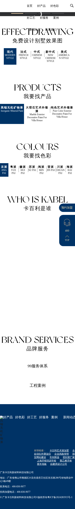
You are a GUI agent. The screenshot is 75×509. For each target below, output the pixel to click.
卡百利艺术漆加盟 (59, 450)
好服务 (44, 17)
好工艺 (31, 17)
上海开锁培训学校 (46, 460)
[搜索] (72, 6)
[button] (17, 13)
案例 (56, 17)
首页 (29, 5)
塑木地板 (42, 464)
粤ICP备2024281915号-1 (59, 497)
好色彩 (54, 5)
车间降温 (54, 457)
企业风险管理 (61, 453)
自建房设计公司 (58, 464)
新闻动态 (34, 29)
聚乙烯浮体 (66, 460)
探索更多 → (17, 313)
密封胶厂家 (69, 457)
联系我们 (50, 29)
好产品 (41, 5)
